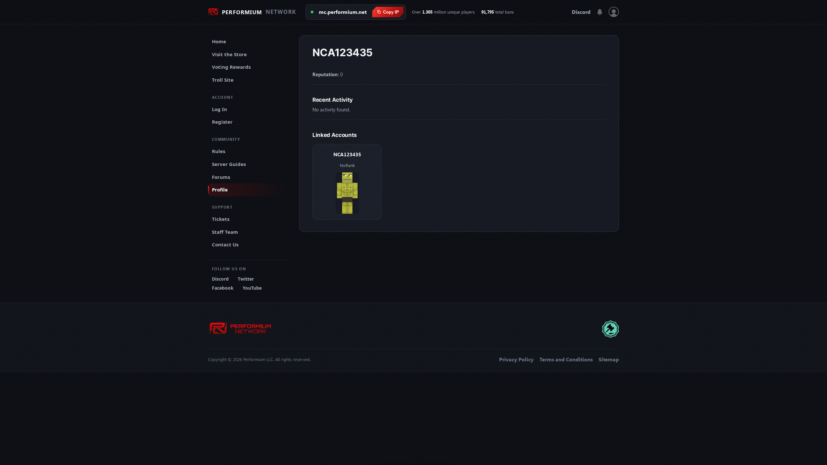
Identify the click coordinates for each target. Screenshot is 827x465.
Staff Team (225, 232)
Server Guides (229, 164)
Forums (221, 177)
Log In (219, 109)
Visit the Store (229, 54)
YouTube (252, 288)
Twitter (246, 279)
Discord (581, 12)
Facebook (223, 288)
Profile (220, 189)
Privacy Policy (516, 359)
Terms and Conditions (566, 359)
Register (222, 122)
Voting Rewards (231, 67)
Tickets (220, 219)
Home (219, 41)
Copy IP (391, 12)
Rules (218, 151)
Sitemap (609, 359)
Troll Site (223, 80)
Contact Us (225, 244)
